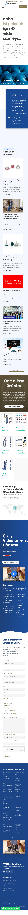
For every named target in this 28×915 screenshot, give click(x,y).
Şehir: (4, 692)
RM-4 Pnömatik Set (8, 599)
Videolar (17, 830)
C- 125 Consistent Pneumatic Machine (20, 602)
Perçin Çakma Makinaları (6, 830)
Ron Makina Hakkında (18, 824)
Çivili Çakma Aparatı (6, 775)
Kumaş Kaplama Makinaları (7, 820)
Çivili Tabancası (7, 772)
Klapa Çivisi (21, 592)
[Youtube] (4, 871)
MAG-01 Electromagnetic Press (22, 609)
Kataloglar (17, 832)
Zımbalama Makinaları (18, 795)
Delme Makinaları (19, 775)
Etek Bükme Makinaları (18, 777)
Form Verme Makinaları (18, 781)
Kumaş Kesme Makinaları (6, 823)
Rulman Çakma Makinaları (19, 792)
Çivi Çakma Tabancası (8, 591)
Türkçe (20, 1)
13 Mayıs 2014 (7, 334)
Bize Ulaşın (17, 834)
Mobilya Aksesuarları (18, 811)
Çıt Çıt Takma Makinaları (6, 812)
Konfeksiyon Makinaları (8, 704)
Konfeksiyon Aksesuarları (18, 814)
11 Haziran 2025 (7, 194)
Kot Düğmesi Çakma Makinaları (7, 816)
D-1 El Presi (5, 801)
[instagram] (7, 871)
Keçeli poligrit (21, 594)
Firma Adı (6, 667)
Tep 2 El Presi (6, 803)
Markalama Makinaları (18, 784)
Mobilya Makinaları (11, 710)
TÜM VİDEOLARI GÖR (10, 562)
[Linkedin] (12, 871)
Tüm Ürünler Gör (14, 407)
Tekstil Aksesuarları (11, 713)
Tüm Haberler (16, 370)
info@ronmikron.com (9, 890)
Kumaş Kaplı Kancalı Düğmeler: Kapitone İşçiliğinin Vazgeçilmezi (13, 182)
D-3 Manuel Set (7, 795)
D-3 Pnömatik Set (7, 797)
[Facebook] (9, 871)
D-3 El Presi (5, 799)
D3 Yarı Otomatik (9, 606)
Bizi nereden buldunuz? (10, 734)
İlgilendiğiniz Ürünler (9, 699)
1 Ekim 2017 (7, 301)
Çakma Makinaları (19, 772)
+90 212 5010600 (8, 888)
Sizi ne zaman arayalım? (10, 741)
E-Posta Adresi (7, 673)
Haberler (17, 827)
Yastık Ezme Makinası (6, 782)
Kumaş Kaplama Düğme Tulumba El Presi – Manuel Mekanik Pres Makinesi (11, 216)
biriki (24, 906)
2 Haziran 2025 (7, 229)
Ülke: (4, 686)
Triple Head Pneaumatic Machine (21, 614)
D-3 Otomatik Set (7, 789)
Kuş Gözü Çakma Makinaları (7, 827)
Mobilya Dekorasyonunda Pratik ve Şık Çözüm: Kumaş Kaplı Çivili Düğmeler (11, 258)
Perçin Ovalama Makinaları (19, 788)
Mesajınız (6, 716)
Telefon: (5, 680)
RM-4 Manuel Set (9, 596)
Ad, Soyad (6, 661)
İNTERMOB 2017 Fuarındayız (11, 290)
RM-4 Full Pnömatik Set (8, 603)
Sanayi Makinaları (10, 708)
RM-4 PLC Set (8, 594)
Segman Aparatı (9, 588)
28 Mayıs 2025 (7, 270)
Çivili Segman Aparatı (6, 779)
